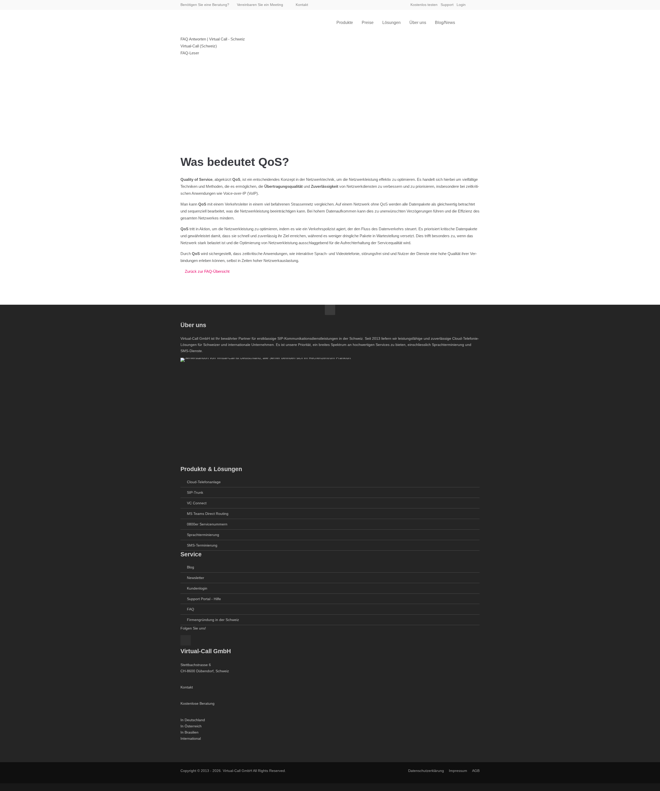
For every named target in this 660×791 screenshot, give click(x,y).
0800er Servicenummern (207, 524)
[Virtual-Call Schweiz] (206, 23)
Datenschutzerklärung (426, 771)
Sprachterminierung (203, 535)
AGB (476, 771)
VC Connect (197, 503)
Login (461, 5)
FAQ (190, 609)
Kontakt (301, 5)
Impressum (458, 771)
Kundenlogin (197, 588)
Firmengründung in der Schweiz (213, 620)
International (190, 738)
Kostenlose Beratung (197, 703)
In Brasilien (189, 732)
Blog (190, 567)
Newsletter (195, 578)
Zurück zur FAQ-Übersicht (207, 271)
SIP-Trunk (195, 492)
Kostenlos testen (424, 5)
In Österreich (191, 726)
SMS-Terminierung (202, 545)
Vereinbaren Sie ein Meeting (260, 5)
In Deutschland (192, 720)
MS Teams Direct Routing (207, 514)
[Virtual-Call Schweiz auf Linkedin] (475, 4)
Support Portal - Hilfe (204, 599)
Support (447, 5)
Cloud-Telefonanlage (204, 482)
